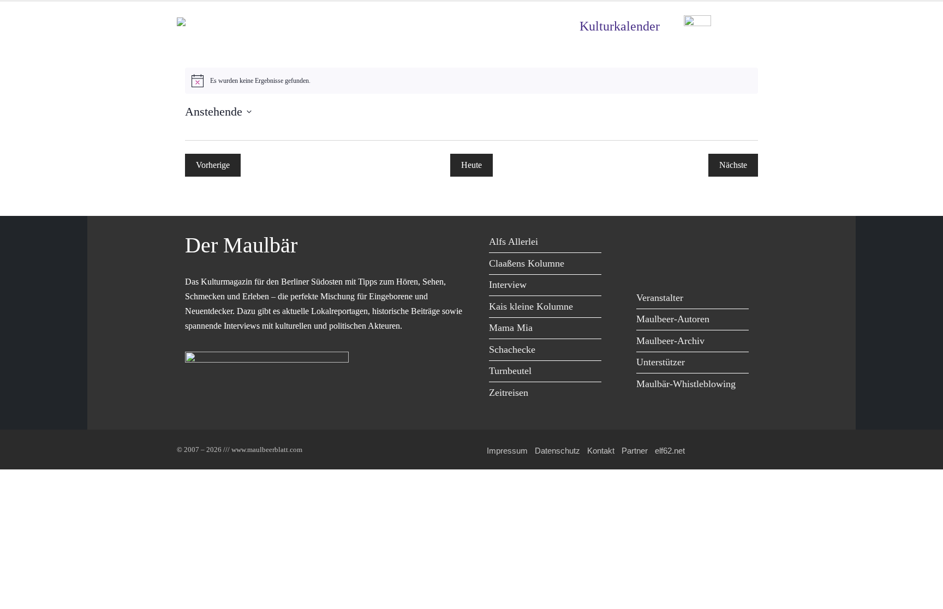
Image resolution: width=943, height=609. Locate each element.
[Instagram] (721, 243)
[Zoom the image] (697, 23)
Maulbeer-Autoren (672, 318)
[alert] (471, 81)
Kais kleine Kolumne (531, 306)
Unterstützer (660, 362)
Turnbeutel (510, 370)
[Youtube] (696, 243)
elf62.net (670, 450)
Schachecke (512, 349)
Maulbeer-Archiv (670, 340)
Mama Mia (511, 327)
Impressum (507, 450)
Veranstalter (659, 297)
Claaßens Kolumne (526, 263)
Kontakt (600, 450)
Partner (635, 450)
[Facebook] (647, 243)
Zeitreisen (508, 392)
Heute (471, 165)
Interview (508, 284)
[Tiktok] (647, 266)
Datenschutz (557, 450)
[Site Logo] (239, 26)
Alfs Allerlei (513, 241)
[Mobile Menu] (753, 26)
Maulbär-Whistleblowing (686, 383)
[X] (672, 243)
